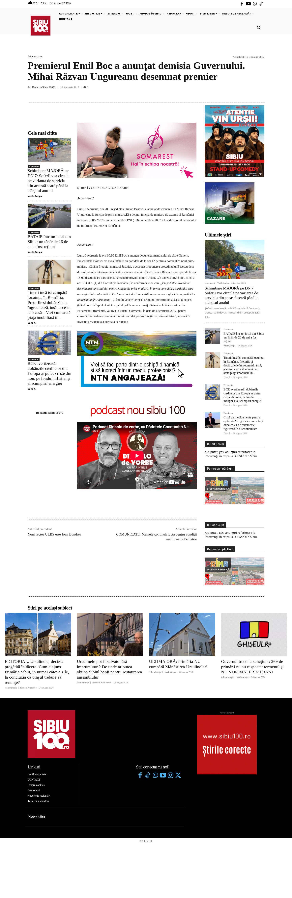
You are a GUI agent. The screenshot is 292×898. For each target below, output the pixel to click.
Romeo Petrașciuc (28, 687)
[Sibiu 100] (40, 26)
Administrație (35, 56)
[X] (242, 93)
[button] (258, 27)
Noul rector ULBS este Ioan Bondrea (54, 534)
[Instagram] (170, 776)
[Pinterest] (251, 93)
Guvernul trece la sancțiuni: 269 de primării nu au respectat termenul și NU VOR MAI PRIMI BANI (252, 666)
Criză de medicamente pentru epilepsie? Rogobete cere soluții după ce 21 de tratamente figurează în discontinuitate (243, 423)
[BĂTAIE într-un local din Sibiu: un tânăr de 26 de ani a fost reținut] (49, 216)
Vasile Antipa (35, 195)
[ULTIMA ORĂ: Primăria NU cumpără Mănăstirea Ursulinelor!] (182, 634)
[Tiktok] (261, 4)
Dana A (32, 322)
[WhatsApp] (260, 93)
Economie (33, 359)
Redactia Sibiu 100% (43, 87)
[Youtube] (248, 4)
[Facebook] (242, 4)
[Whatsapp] (255, 4)
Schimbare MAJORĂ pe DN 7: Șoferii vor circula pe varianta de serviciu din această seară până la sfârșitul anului (49, 180)
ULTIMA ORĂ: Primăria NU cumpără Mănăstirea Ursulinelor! (178, 664)
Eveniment (34, 166)
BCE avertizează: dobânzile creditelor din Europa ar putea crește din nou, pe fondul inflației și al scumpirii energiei (49, 373)
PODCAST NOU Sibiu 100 (137, 410)
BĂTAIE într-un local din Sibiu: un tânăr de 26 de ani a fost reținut (49, 241)
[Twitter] (178, 776)
